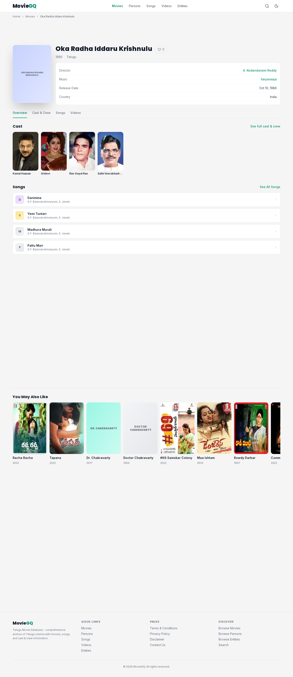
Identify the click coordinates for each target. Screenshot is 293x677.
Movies (117, 6)
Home (16, 16)
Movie (24, 6)
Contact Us (157, 645)
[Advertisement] (146, 30)
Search (224, 645)
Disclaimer (157, 639)
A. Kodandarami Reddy (260, 70)
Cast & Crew (41, 113)
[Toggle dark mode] (276, 6)
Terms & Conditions (163, 628)
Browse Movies (229, 628)
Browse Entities (229, 639)
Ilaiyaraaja (269, 79)
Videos (167, 6)
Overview (20, 113)
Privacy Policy (160, 634)
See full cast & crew (265, 126)
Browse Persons (230, 634)
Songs (151, 6)
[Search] (267, 6)
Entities (182, 6)
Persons (134, 6)
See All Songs (270, 187)
